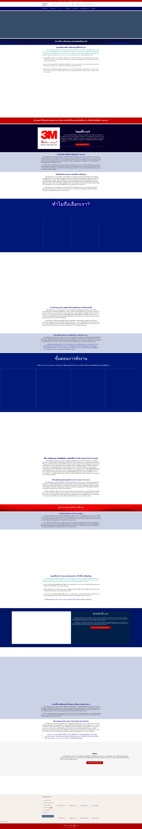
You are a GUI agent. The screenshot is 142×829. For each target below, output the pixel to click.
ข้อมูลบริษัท (70, 0)
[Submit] (73, 4)
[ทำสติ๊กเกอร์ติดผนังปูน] (23, 99)
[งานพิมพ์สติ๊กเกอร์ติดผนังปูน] (70, 99)
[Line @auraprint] (71, 825)
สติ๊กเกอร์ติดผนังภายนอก (84, 8)
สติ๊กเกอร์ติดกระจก (45, 8)
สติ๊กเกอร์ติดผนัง (60, 8)
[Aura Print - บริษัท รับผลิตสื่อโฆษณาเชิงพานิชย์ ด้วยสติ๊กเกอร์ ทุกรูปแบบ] (46, 4)
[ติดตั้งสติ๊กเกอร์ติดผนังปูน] (117, 99)
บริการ (65, 0)
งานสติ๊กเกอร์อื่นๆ (75, 8)
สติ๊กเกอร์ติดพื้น (67, 8)
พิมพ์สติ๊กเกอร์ (93, 8)
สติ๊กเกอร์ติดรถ (52, 8)
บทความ (80, 0)
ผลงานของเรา (75, 0)
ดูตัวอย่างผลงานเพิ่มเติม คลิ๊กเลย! (71, 507)
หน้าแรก (61, 0)
